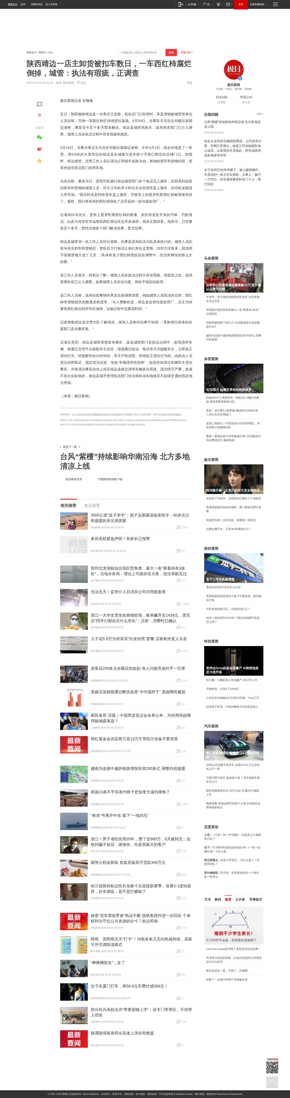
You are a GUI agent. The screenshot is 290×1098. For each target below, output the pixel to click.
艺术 (208, 899)
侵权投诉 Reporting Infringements (224, 1094)
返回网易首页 (73, 479)
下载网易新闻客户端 (109, 479)
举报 (189, 82)
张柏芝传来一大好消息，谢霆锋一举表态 (231, 520)
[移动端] (181, 4)
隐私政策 (152, 1094)
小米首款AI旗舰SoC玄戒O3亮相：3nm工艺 (232, 697)
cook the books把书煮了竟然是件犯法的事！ (233, 949)
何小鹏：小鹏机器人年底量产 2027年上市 (231, 680)
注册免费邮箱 (257, 4)
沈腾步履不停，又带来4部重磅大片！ (229, 529)
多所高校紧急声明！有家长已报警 (120, 538)
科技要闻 (211, 641)
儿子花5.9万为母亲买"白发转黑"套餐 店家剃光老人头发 (139, 639)
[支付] (219, 4)
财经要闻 (211, 548)
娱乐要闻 (211, 460)
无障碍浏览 (37, 4)
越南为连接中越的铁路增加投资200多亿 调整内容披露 (138, 768)
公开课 (240, 899)
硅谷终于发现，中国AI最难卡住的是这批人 (232, 706)
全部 (259, 114)
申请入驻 (185, 52)
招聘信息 (129, 1094)
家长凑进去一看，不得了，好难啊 (227, 970)
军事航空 (256, 899)
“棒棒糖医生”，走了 (108, 962)
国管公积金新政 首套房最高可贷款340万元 (128, 862)
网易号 (42, 52)
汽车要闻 (211, 726)
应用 (23, 4)
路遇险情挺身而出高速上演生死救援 (122, 1033)
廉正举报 (199, 1094)
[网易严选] (207, 4)
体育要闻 (211, 359)
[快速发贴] (39, 104)
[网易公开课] (193, 4)
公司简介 (105, 1094)
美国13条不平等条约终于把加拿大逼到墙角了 (130, 792)
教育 (228, 899)
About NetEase (90, 1094)
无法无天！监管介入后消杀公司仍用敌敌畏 (128, 592)
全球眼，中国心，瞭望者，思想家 (234, 89)
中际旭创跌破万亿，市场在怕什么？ (228, 609)
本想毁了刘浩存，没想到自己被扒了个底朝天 (233, 498)
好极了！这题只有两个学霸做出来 (227, 979)
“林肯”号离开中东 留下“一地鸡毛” (120, 815)
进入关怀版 (51, 4)
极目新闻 (68, 82)
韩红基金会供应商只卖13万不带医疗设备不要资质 (134, 739)
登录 (241, 4)
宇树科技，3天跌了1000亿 (222, 688)
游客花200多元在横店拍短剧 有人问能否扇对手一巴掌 (138, 668)
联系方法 (117, 1094)
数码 (218, 899)
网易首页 (12, 4)
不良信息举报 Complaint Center (176, 1094)
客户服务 (140, 1094)
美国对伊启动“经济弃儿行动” (223, 587)
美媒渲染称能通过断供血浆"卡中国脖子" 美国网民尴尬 (138, 692)
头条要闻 (211, 258)
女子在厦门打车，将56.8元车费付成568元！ (129, 986)
